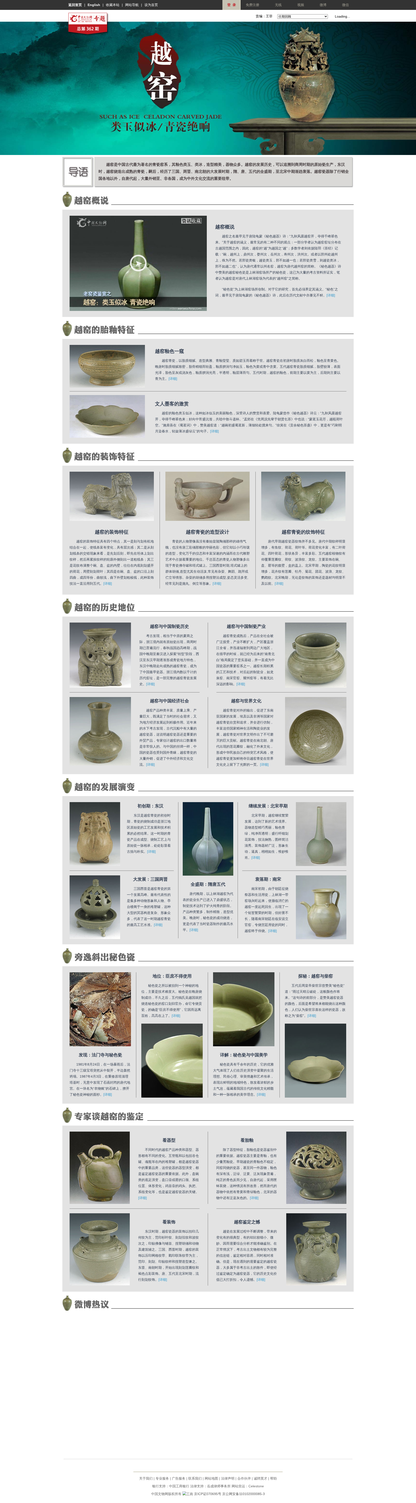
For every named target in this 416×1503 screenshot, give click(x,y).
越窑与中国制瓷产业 (246, 626)
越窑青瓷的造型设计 (207, 532)
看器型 (169, 1140)
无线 (278, 5)
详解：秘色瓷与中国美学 (244, 1055)
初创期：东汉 (150, 806)
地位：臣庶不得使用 (172, 976)
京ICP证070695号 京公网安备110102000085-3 (229, 1494)
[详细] (330, 295)
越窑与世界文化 (246, 700)
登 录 (231, 5)
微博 (323, 5)
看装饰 (169, 1222)
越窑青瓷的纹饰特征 (303, 532)
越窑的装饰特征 (112, 532)
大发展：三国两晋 (150, 879)
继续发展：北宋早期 (268, 806)
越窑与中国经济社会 (169, 700)
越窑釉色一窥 (169, 351)
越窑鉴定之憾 (247, 1222)
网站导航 (132, 5)
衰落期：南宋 (268, 879)
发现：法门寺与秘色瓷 (100, 1055)
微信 (345, 5)
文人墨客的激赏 (172, 403)
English (94, 5)
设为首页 (151, 5)
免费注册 (252, 5)
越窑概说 (224, 226)
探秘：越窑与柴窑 (315, 976)
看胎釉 (247, 1140)
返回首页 (75, 5)
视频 (300, 5)
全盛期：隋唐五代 (208, 884)
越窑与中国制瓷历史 (169, 626)
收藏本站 (112, 5)
